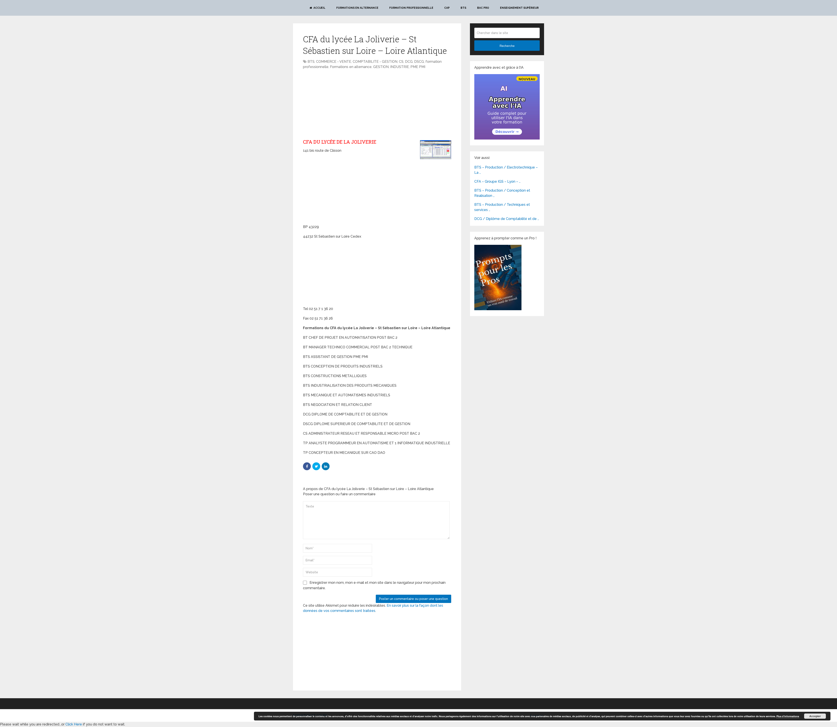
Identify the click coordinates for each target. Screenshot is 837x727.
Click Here (73, 724)
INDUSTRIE (399, 67)
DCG (409, 62)
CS (401, 62)
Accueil (319, 7)
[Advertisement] (339, 104)
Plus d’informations (787, 716)
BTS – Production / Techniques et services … (502, 207)
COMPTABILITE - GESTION (375, 62)
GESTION (381, 67)
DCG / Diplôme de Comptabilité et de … (506, 219)
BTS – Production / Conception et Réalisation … (502, 193)
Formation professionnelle (411, 7)
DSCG (419, 62)
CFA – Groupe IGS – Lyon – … (497, 181)
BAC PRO (483, 7)
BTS (463, 7)
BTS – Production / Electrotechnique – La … (506, 170)
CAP (447, 7)
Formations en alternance (357, 7)
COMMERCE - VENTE (333, 62)
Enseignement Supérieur (519, 7)
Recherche (507, 46)
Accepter (815, 716)
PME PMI (417, 67)
